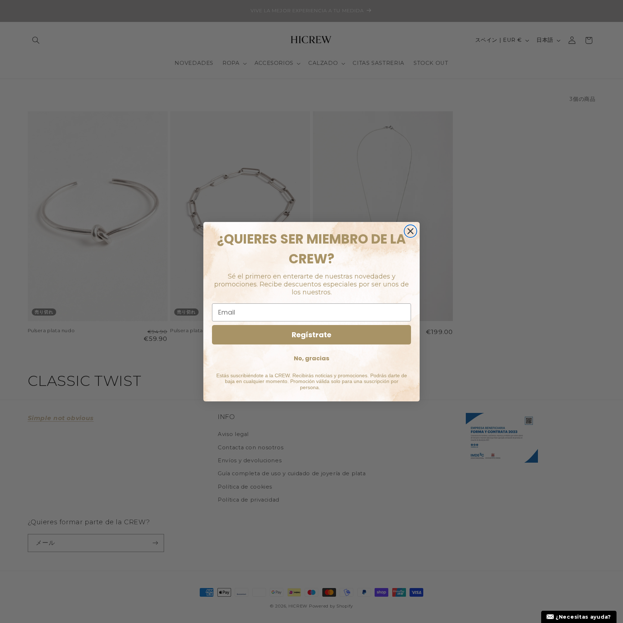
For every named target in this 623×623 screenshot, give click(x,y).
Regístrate (311, 335)
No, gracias (311, 358)
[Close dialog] (410, 231)
